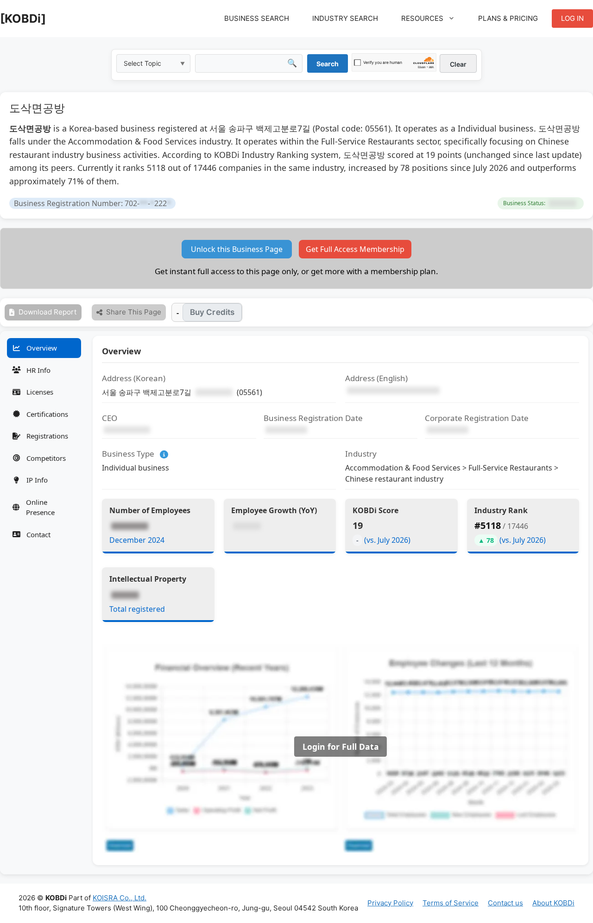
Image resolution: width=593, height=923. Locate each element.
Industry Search (345, 18)
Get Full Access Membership (355, 249)
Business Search (256, 18)
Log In (572, 18)
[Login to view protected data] (562, 203)
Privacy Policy (390, 902)
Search (327, 64)
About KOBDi (553, 902)
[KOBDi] (23, 18)
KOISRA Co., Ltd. (119, 897)
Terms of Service (451, 902)
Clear (458, 64)
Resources (422, 18)
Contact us (505, 902)
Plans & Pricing (508, 18)
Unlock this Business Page (237, 249)
